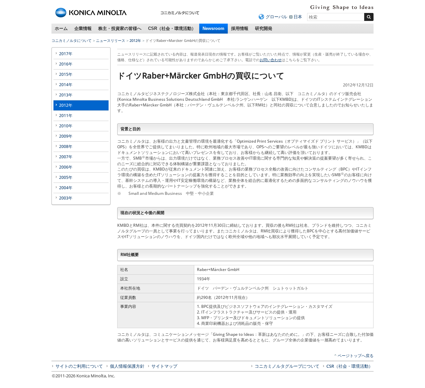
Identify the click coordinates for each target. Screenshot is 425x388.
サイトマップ (164, 366)
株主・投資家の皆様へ (119, 28)
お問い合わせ (271, 59)
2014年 (65, 84)
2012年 (135, 40)
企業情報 (83, 28)
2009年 (65, 136)
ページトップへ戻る (356, 355)
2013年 (65, 95)
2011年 (65, 115)
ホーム (61, 28)
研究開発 (263, 28)
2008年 (65, 146)
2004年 (65, 188)
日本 (298, 17)
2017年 (65, 54)
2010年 (65, 126)
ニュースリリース (110, 40)
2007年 (65, 157)
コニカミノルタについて (71, 40)
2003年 (65, 198)
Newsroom (213, 28)
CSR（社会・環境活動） (172, 28)
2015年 (65, 74)
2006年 (65, 167)
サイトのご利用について (79, 366)
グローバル (276, 17)
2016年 (65, 64)
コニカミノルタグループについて (287, 366)
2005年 (65, 177)
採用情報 (239, 28)
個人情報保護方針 (127, 366)
